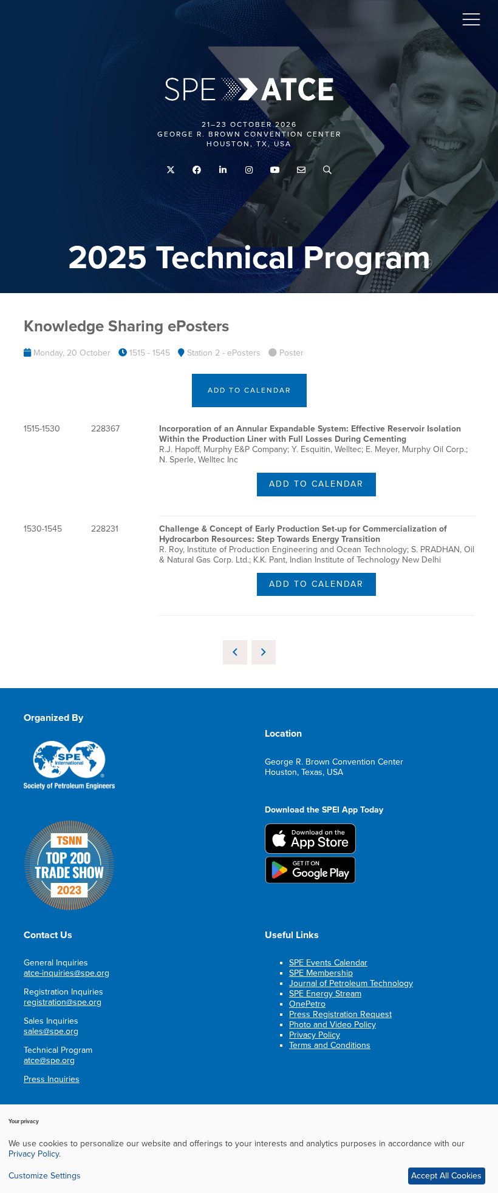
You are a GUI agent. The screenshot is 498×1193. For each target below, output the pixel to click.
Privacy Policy (314, 1035)
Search (328, 170)
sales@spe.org (51, 1031)
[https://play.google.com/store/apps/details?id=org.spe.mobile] (310, 881)
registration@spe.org (62, 1002)
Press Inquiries (52, 1079)
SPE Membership (321, 973)
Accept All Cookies (446, 1176)
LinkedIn (223, 170)
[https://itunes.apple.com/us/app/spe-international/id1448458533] (310, 851)
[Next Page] (263, 652)
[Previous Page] (235, 652)
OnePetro (307, 1004)
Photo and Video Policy (332, 1024)
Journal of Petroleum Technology (351, 983)
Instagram (249, 170)
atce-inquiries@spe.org (66, 973)
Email (301, 170)
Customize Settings (45, 1176)
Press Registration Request (340, 1014)
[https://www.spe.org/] (69, 787)
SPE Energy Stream (325, 994)
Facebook (197, 170)
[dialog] (249, 1148)
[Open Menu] (471, 19)
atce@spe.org (49, 1060)
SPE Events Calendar (328, 963)
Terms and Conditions (329, 1045)
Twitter (171, 170)
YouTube (275, 170)
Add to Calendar (249, 390)
